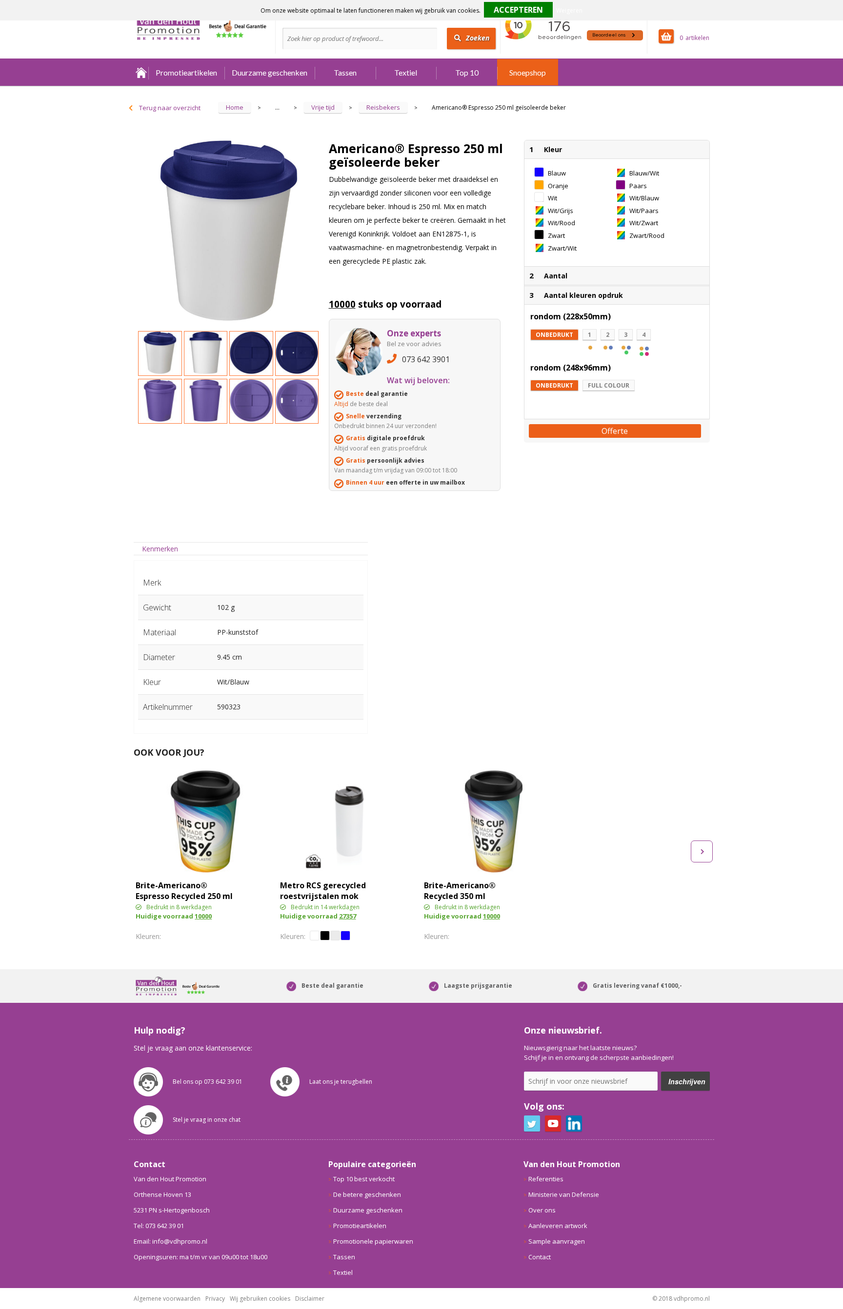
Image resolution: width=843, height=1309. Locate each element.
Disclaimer (309, 1298)
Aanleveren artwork (557, 1225)
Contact (539, 1256)
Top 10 (467, 72)
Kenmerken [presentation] (160, 548)
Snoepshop (527, 72)
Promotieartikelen (186, 72)
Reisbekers (383, 107)
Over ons (542, 1210)
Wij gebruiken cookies (260, 1298)
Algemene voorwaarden (167, 1298)
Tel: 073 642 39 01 (159, 1225)
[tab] (160, 548)
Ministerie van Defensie (563, 1194)
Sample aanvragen (556, 1241)
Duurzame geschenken (269, 72)
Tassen (345, 72)
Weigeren (569, 10)
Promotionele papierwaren (373, 1241)
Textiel (405, 72)
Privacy (215, 1298)
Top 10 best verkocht (364, 1178)
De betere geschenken (367, 1194)
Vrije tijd (323, 107)
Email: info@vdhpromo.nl (170, 1241)
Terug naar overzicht (170, 107)
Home (141, 72)
